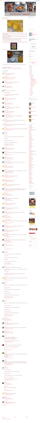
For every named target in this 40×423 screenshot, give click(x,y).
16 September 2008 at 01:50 (8, 167)
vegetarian (30, 181)
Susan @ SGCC (6, 238)
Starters (30, 177)
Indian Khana (5, 215)
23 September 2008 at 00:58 (8, 403)
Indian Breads (30, 157)
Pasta (29, 169)
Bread (29, 131)
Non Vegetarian (30, 167)
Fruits (29, 152)
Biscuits (30, 128)
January (31, 93)
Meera (5, 396)
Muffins (30, 166)
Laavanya (5, 156)
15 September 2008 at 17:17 (8, 83)
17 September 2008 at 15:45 (8, 357)
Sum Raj (5, 151)
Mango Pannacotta (5, 18)
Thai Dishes (30, 178)
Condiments (30, 143)
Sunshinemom (5, 233)
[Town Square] (30, 236)
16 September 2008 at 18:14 (8, 274)
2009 (30, 72)
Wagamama (30, 182)
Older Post (26, 417)
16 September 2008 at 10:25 (8, 217)
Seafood (30, 174)
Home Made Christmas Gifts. (32, 154)
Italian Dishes (30, 159)
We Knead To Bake (31, 183)
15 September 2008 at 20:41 (8, 145)
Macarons (30, 163)
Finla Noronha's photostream (33, 193)
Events (29, 148)
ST (4, 85)
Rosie (4, 343)
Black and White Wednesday (32, 129)
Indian (29, 156)
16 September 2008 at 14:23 (8, 227)
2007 (30, 95)
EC (4, 72)
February (32, 92)
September (32, 78)
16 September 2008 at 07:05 (8, 200)
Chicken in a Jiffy (32, 84)
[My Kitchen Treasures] (31, 28)
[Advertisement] (8, 411)
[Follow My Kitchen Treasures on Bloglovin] (32, 51)
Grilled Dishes (30, 153)
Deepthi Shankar (6, 330)
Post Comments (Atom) (8, 418)
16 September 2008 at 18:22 (8, 315)
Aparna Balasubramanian (7, 219)
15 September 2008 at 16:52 (8, 74)
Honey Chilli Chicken (33, 111)
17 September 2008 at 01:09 (8, 328)
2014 (30, 66)
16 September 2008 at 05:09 (8, 185)
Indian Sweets (30, 158)
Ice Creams (30, 155)
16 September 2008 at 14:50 (8, 231)
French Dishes (30, 150)
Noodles (30, 168)
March (31, 91)
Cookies (30, 144)
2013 (30, 67)
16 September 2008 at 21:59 (8, 320)
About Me (30, 125)
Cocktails (30, 142)
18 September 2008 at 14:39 (8, 384)
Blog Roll (30, 130)
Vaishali (5, 127)
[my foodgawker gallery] (33, 238)
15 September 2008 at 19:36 (8, 125)
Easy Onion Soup (33, 119)
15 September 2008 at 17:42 (8, 95)
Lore (4, 359)
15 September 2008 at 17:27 (8, 87)
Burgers (30, 133)
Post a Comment (4, 405)
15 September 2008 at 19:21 (8, 108)
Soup (29, 176)
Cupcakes (30, 145)
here (12, 38)
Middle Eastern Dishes (31, 165)
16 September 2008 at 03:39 (8, 181)
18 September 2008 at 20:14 (8, 390)
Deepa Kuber (5, 110)
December (32, 74)
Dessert (30, 147)
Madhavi (5, 317)
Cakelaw (5, 229)
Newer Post (3, 417)
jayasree (5, 197)
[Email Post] (10, 67)
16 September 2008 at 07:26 (8, 204)
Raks (4, 392)
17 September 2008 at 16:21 (8, 364)
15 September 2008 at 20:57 (8, 149)
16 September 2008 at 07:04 (8, 195)
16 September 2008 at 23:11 (8, 324)
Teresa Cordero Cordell (6, 114)
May (31, 89)
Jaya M (5, 351)
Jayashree (5, 202)
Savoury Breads (30, 173)
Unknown (5, 174)
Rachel (5, 97)
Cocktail (30, 141)
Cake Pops (30, 135)
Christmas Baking (31, 139)
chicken (30, 136)
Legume (30, 162)
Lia (4, 206)
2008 (30, 73)
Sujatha (5, 165)
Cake (29, 134)
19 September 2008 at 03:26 (8, 394)
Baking (30, 126)
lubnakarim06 (5, 76)
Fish (29, 149)
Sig (4, 187)
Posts (30, 57)
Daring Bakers (30, 146)
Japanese (30, 160)
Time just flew (32, 86)
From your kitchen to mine (32, 151)
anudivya (5, 276)
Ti (4, 326)
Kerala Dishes (30, 161)
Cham (5, 101)
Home (15, 417)
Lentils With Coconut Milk (34, 115)
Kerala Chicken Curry (33, 107)
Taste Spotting (30, 241)
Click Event (30, 140)
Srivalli (5, 224)
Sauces (30, 172)
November (32, 75)
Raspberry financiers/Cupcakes (33, 83)
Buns (29, 132)
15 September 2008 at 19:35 (8, 121)
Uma (4, 123)
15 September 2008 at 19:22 (8, 112)
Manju (5, 169)
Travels (30, 180)
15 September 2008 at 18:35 (8, 99)
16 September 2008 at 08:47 (8, 213)
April (31, 90)
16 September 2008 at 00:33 (8, 163)
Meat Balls (30, 164)
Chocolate (30, 138)
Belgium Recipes (31, 127)
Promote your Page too (31, 29)
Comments (31, 59)
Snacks (30, 175)
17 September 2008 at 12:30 (8, 349)
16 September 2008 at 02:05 (8, 172)
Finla (4, 89)
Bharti (5, 183)
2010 (30, 71)
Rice (29, 171)
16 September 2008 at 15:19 (8, 236)
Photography (30, 170)
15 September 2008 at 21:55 (8, 154)
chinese (30, 137)
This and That (30, 179)
